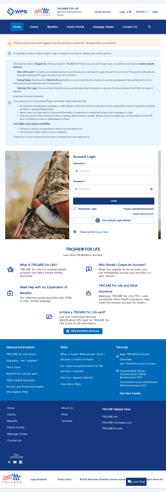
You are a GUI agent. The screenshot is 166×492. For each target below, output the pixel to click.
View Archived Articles (85, 331)
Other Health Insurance (20, 380)
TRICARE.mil (109, 416)
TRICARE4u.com (112, 428)
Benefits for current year (21, 373)
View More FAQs (70, 384)
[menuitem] (17, 27)
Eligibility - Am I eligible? (21, 360)
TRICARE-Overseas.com (117, 422)
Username (79, 163)
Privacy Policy (101, 232)
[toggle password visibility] (151, 189)
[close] (159, 43)
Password (79, 181)
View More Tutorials (130, 393)
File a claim (13, 367)
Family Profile (75, 26)
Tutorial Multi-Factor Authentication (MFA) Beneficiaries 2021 (133, 374)
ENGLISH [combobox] (140, 12)
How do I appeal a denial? (76, 377)
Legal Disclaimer (38, 479)
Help (155, 11)
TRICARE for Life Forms (21, 354)
